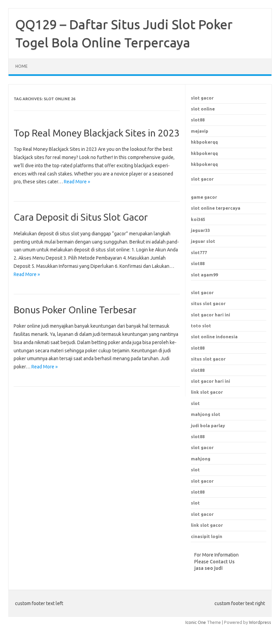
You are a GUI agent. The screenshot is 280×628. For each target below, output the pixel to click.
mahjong (200, 458)
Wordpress (260, 622)
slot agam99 (204, 274)
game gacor (204, 197)
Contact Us (222, 561)
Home (21, 66)
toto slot (201, 325)
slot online (203, 108)
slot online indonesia (214, 336)
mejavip (199, 131)
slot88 (198, 119)
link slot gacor (207, 392)
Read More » (77, 181)
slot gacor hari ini (210, 314)
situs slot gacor (208, 303)
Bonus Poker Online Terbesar (75, 309)
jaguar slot (203, 241)
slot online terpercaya (215, 208)
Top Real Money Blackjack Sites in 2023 (97, 133)
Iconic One (195, 622)
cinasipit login (206, 536)
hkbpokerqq (204, 142)
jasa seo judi (208, 568)
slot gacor (202, 97)
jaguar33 (200, 230)
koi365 (198, 219)
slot (195, 469)
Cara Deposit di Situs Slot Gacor (81, 217)
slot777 (199, 252)
